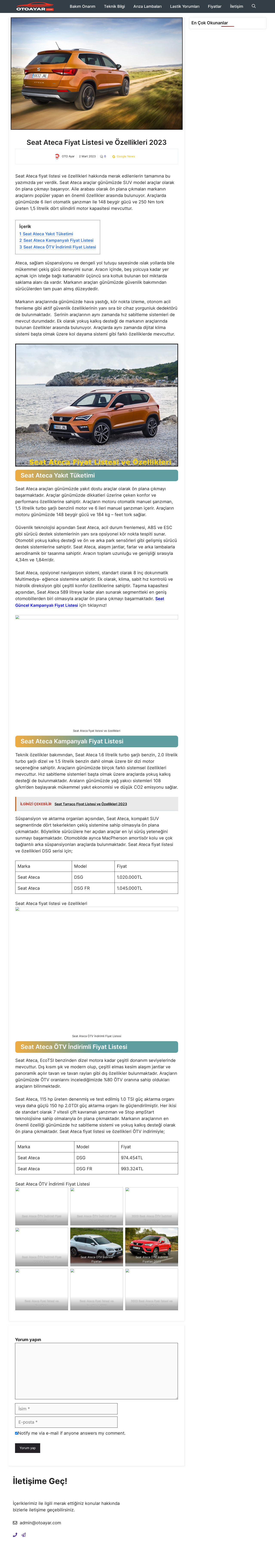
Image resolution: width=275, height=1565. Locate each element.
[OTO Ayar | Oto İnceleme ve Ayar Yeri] (34, 6)
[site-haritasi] (23, 1534)
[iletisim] (15, 1534)
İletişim (236, 6)
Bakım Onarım (82, 6)
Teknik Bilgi (114, 6)
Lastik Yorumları (184, 6)
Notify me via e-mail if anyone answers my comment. (72, 1433)
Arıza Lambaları (147, 6)
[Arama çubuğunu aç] (254, 6)
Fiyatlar (215, 6)
